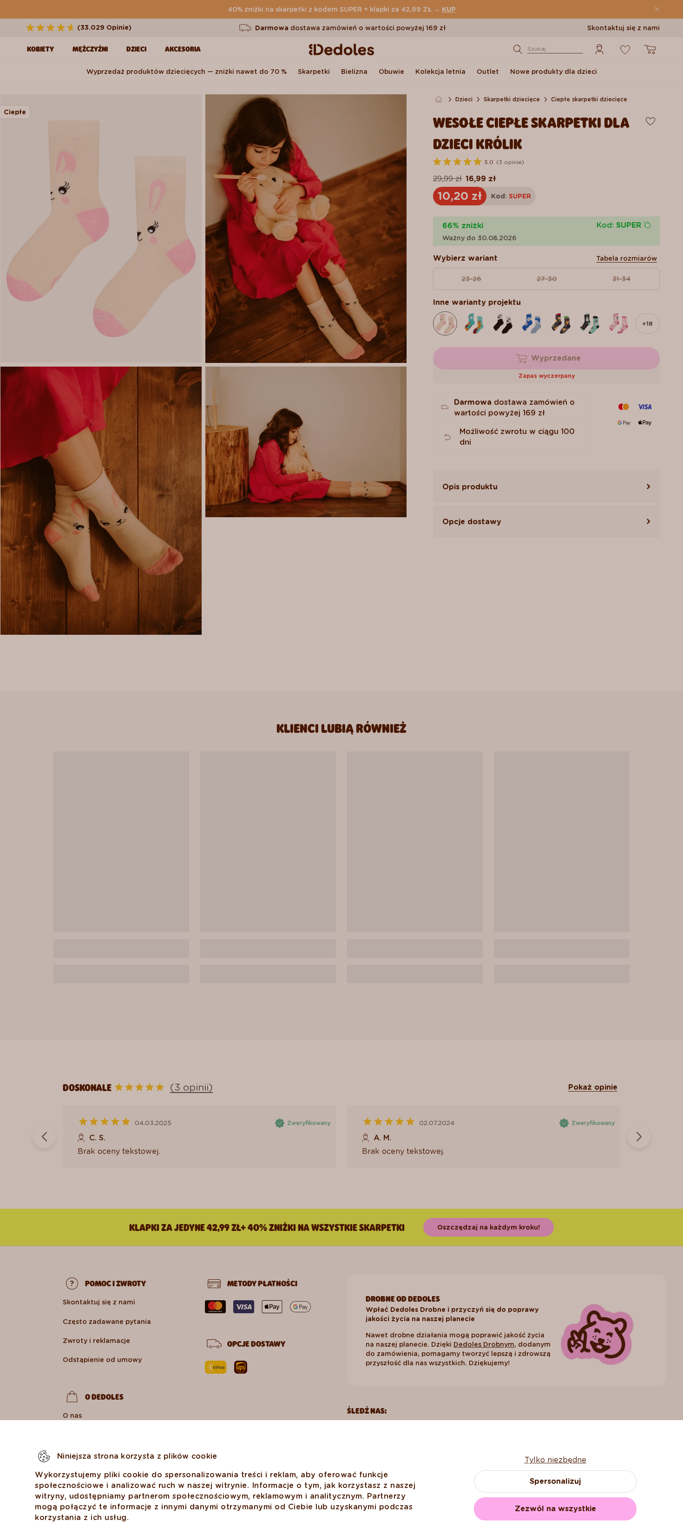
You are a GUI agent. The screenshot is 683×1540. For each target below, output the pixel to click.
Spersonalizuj (555, 1481)
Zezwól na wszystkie (555, 1508)
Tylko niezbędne (555, 1459)
